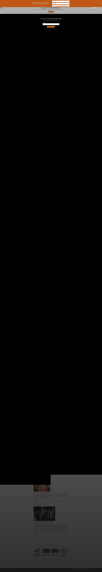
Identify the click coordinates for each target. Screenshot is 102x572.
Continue (51, 26)
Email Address (44, 22)
